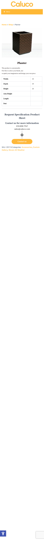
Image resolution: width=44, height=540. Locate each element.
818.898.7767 (22, 126)
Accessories (27, 147)
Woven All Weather (17, 150)
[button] (3, 533)
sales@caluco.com (22, 129)
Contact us (22, 141)
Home (4, 25)
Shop (11, 25)
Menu (8, 12)
